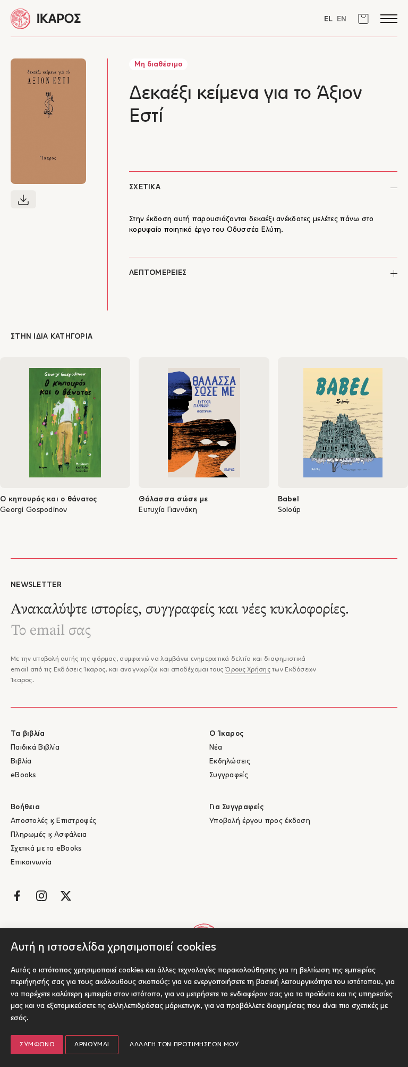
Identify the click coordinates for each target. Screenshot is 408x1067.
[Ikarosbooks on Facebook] (17, 895)
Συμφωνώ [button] (37, 1044)
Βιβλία (21, 761)
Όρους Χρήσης (247, 670)
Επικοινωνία (31, 862)
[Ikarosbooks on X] (66, 895)
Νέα (215, 747)
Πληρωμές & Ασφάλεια (49, 834)
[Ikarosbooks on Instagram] (41, 895)
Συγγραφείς (228, 775)
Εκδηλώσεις (229, 761)
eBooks (23, 775)
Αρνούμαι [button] (91, 1044)
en (341, 19)
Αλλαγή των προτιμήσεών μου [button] (184, 1044)
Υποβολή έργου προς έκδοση (259, 821)
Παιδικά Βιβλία (35, 747)
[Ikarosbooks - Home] (107, 18)
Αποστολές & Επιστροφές (53, 821)
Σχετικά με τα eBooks (46, 848)
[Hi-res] (23, 199)
